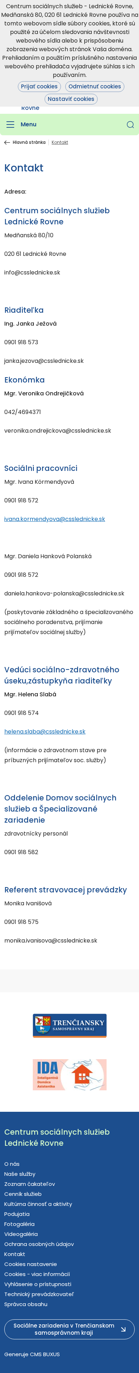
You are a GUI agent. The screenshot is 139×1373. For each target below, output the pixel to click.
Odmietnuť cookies (94, 86)
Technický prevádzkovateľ (39, 1294)
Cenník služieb (23, 1194)
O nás (12, 1164)
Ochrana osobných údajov (39, 1244)
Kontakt (14, 1254)
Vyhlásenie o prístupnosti (37, 1284)
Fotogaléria (19, 1224)
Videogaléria (21, 1234)
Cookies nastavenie (30, 1264)
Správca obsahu (25, 1304)
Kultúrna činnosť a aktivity (38, 1204)
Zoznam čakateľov (29, 1184)
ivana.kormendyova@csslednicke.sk (54, 519)
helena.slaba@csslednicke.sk (45, 731)
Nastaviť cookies (71, 99)
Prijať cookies (39, 86)
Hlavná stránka (29, 142)
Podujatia (17, 1214)
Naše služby (19, 1174)
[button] (130, 124)
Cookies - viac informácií (37, 1274)
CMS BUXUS (45, 1354)
